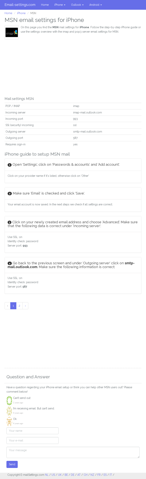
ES (105, 474)
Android (94, 4)
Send (12, 464)
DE (72, 474)
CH (85, 474)
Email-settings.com (20, 5)
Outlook (76, 4)
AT (79, 474)
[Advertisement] (73, 68)
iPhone (58, 4)
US (53, 474)
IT (111, 474)
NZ (92, 474)
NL (46, 474)
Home (45, 4)
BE (66, 474)
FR (99, 474)
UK (60, 474)
